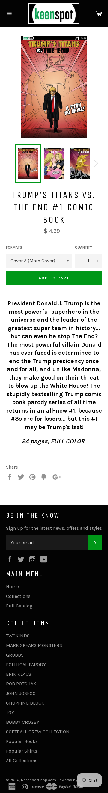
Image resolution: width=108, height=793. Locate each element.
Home (12, 586)
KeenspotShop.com (38, 779)
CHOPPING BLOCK (25, 703)
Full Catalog (19, 606)
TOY (10, 712)
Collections (18, 596)
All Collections (22, 760)
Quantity (83, 247)
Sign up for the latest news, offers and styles (54, 528)
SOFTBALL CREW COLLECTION (38, 732)
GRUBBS (15, 655)
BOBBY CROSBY (22, 722)
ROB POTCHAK (21, 684)
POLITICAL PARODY (26, 664)
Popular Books (22, 741)
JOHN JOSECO (21, 693)
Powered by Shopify (75, 779)
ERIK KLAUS (18, 674)
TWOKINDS (18, 636)
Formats (14, 247)
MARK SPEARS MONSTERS (34, 645)
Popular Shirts (21, 751)
